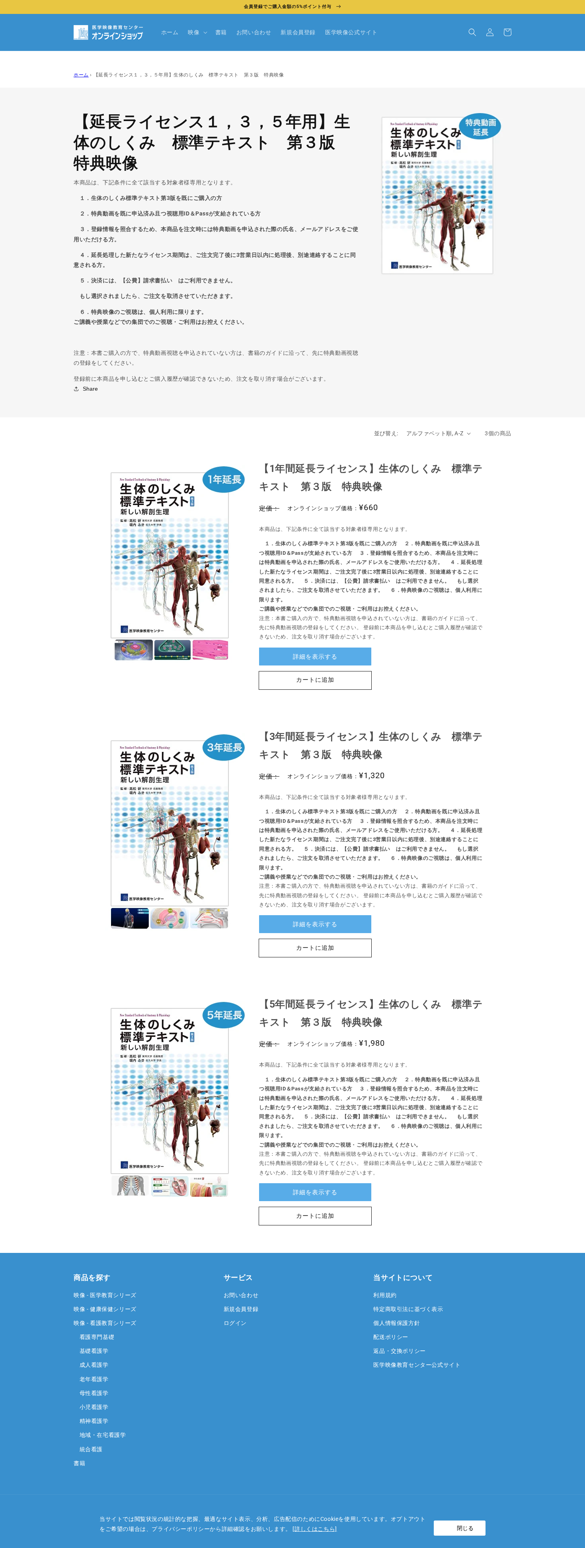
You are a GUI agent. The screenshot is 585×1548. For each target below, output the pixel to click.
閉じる (465, 1528)
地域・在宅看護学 (100, 1435)
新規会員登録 (241, 1309)
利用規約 (384, 1295)
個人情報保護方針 (396, 1323)
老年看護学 (91, 1379)
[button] (196, 32)
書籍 (79, 1463)
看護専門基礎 (94, 1337)
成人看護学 (91, 1365)
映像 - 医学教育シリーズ (105, 1295)
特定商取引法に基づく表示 (408, 1309)
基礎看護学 (91, 1351)
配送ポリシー (390, 1337)
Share (90, 389)
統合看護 (88, 1449)
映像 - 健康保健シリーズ (105, 1309)
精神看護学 (91, 1421)
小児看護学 (91, 1407)
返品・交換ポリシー (399, 1351)
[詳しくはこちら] (314, 1529)
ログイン (235, 1323)
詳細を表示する (315, 656)
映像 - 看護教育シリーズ (105, 1323)
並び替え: (386, 433)
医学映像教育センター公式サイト (416, 1365)
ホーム (81, 75)
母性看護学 (91, 1393)
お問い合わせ (241, 1295)
